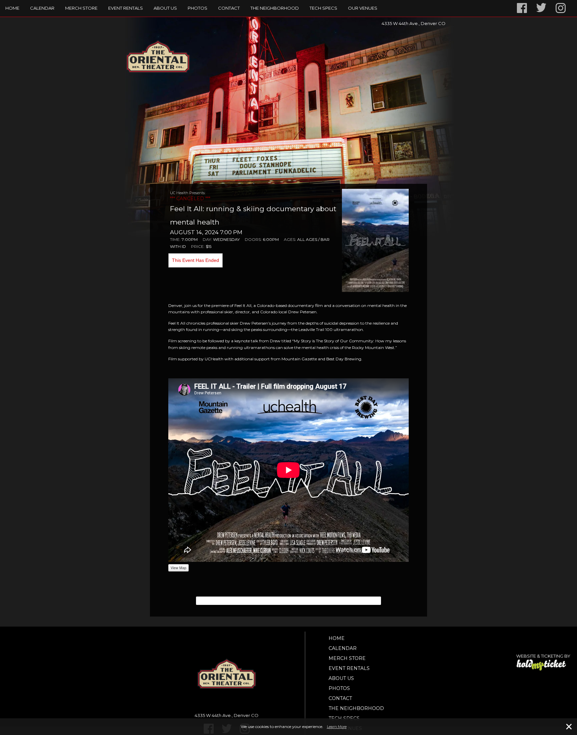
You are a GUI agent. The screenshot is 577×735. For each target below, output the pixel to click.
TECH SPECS (323, 8)
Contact (229, 8)
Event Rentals (125, 8)
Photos (197, 8)
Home (12, 8)
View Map (178, 567)
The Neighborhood (274, 8)
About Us (165, 8)
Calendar (42, 8)
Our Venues (362, 8)
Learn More (337, 726)
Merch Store (81, 8)
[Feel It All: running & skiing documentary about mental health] (375, 240)
